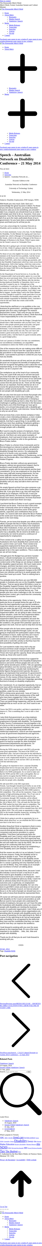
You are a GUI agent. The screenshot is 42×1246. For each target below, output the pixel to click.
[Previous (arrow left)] (1, 1211)
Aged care (18, 1137)
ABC (2, 1137)
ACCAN (10, 1137)
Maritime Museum (31, 1144)
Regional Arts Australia (17, 1148)
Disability (7, 951)
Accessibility (20, 1160)
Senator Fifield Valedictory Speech (12, 1067)
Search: (2, 1072)
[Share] (3, 1209)
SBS (25, 1148)
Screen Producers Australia (35, 1148)
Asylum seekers (29, 1138)
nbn (38, 1144)
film (35, 1141)
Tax (2, 1151)
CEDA (1, 1141)
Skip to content (5, 1)
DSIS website (31, 1160)
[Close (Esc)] (1, 1209)
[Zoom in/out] (8, 1209)
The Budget (11, 1151)
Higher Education (7, 1144)
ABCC (6, 1137)
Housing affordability (20, 1144)
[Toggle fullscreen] (5, 1209)
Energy (30, 1141)
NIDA (9, 1148)
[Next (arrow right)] (3, 1211)
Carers (37, 1137)
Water (19, 1151)
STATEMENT (9, 1129)
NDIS (13, 951)
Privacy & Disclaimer (7, 1160)
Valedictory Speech (7, 1063)
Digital (12, 1141)
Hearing (39, 1141)
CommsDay (7, 1141)
